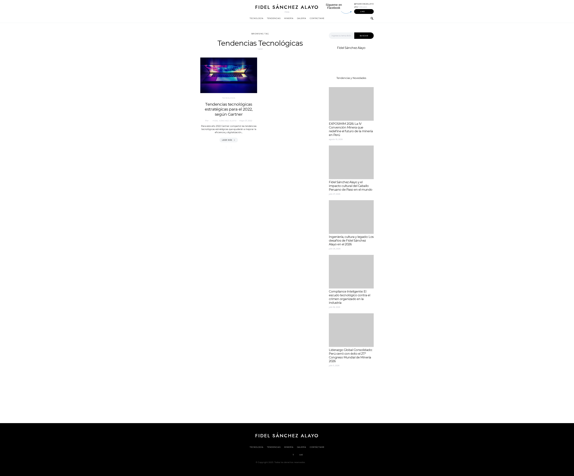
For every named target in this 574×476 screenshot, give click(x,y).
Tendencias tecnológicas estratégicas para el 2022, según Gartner (228, 109)
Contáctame (317, 18)
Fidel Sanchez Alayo (340, 375)
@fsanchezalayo (364, 4)
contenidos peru (339, 386)
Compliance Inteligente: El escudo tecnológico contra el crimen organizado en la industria (349, 297)
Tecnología (256, 18)
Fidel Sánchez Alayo (287, 7)
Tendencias (274, 18)
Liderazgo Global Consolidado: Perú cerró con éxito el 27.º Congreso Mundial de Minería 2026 (350, 355)
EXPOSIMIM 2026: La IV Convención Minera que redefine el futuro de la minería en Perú (351, 129)
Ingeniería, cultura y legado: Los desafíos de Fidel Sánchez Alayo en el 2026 (351, 240)
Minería (288, 18)
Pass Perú (359, 383)
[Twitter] (276, 454)
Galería (301, 18)
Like (362, 11)
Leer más (227, 140)
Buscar (364, 36)
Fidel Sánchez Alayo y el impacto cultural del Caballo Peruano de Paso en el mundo (350, 185)
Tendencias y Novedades (351, 78)
